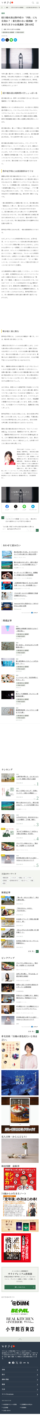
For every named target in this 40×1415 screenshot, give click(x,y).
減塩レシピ (22, 877)
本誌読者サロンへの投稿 (10, 1404)
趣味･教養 (5, 1379)
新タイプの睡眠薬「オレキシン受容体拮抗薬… (27, 695)
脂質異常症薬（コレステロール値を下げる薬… (27, 711)
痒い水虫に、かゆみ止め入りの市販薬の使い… (27, 646)
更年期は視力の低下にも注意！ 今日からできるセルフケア (27, 859)
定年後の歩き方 (14, 880)
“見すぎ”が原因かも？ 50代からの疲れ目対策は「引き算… (27, 832)
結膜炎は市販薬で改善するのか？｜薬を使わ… (27, 629)
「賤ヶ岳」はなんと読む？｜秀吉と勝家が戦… (27, 898)
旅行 (3, 1374)
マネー (30, 877)
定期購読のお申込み (26, 1404)
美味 (3, 1370)
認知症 (5, 880)
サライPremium (7, 1394)
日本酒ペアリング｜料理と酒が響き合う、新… (27, 920)
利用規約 (23, 1407)
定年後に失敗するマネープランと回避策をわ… (27, 942)
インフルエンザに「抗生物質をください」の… (27, 678)
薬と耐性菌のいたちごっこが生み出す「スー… (27, 662)
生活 (3, 1389)
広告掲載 (5, 1407)
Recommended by (26, 612)
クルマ (14, 877)
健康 (7, 7)
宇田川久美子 (20, 32)
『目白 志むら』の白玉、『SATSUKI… (24, 909)
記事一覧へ (31, 951)
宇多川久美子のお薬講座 (17, 7)
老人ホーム (25, 880)
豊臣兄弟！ (6, 877)
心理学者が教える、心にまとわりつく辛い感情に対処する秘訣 (27, 777)
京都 (32, 880)
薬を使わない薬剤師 (8, 32)
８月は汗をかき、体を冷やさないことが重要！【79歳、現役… (27, 818)
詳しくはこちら (20, 1287)
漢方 (4, 883)
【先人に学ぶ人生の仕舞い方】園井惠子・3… (27, 931)
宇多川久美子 (21, 653)
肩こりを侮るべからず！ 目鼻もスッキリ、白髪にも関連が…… (26, 792)
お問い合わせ (7, 1410)
